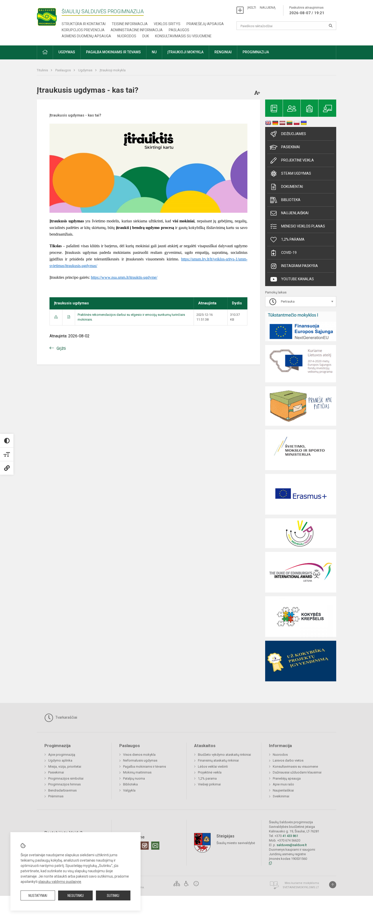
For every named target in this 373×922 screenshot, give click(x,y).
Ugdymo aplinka (60, 760)
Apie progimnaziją (61, 754)
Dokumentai (292, 187)
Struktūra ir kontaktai (84, 24)
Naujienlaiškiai (295, 213)
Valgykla (129, 790)
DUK (145, 36)
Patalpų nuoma (134, 778)
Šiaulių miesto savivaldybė (235, 843)
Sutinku (113, 896)
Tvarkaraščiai (65, 717)
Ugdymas (85, 70)
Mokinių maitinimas (137, 772)
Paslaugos (179, 30)
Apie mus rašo (283, 784)
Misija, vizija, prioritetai (64, 766)
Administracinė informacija (137, 30)
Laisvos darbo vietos (288, 760)
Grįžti (61, 348)
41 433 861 (290, 836)
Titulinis (43, 70)
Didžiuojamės (293, 134)
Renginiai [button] (223, 52)
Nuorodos (126, 36)
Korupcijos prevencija (83, 30)
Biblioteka (290, 200)
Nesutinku (75, 896)
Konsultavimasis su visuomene (183, 36)
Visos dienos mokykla (139, 754)
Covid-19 (289, 253)
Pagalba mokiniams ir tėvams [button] (113, 52)
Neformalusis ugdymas (140, 760)
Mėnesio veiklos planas (303, 226)
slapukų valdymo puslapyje (59, 882)
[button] (45, 52)
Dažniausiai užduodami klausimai (297, 772)
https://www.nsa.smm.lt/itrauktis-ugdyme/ (124, 277)
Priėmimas (55, 796)
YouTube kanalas (297, 279)
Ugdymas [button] (66, 52)
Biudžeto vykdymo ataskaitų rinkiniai (224, 754)
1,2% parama (292, 239)
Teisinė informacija (130, 24)
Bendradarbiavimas (62, 790)
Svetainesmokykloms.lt (301, 887)
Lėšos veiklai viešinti (213, 766)
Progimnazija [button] (256, 52)
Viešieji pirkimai (209, 784)
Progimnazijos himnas (64, 784)
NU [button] (154, 52)
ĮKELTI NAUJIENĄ (261, 7)
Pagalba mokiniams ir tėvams (144, 766)
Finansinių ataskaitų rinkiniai (218, 760)
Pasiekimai (290, 147)
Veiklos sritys (167, 24)
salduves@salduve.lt (292, 845)
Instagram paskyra (299, 266)
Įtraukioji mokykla (113, 70)
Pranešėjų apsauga (205, 24)
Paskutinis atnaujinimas (306, 10)
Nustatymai (37, 896)
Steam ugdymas (296, 173)
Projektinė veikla (297, 160)
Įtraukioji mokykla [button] (185, 52)
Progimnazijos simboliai (65, 778)
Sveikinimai (281, 796)
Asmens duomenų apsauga (86, 36)
